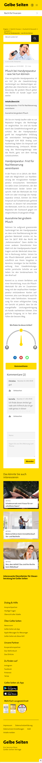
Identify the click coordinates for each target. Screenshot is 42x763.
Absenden (30, 461)
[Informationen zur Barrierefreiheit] (32, 5)
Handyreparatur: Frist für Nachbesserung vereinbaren (21, 106)
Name (11, 435)
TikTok (6, 676)
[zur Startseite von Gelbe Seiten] (19, 742)
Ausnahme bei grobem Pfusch (16, 113)
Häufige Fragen (10, 611)
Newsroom (8, 625)
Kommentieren (21, 366)
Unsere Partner (11, 643)
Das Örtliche (9, 654)
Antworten (17, 390)
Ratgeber (6, 29)
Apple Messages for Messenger (16, 632)
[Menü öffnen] (36, 5)
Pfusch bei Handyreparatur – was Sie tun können (18, 33)
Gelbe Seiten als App (12, 629)
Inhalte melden (9, 732)
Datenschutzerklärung (23, 725)
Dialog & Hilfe (11, 603)
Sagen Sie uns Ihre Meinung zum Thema (21, 445)
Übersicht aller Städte (12, 614)
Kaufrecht (7, 31)
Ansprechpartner (10, 607)
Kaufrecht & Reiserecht (29, 29)
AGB (29, 729)
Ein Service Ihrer (12, 748)
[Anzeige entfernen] (40, 760)
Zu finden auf (10, 661)
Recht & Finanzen (16, 29)
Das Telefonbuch (10, 651)
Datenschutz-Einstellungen (13, 729)
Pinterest (7, 672)
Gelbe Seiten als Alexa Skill (14, 636)
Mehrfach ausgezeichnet (16, 701)
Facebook (8, 669)
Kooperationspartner (12, 647)
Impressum (7, 725)
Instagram (8, 665)
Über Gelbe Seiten (13, 621)
